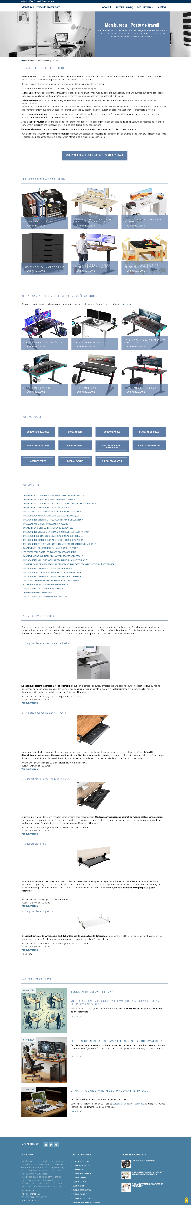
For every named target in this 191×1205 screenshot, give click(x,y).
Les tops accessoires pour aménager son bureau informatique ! (116, 1041)
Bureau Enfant (75, 461)
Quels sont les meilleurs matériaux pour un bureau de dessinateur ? (56, 532)
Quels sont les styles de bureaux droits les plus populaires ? (53, 540)
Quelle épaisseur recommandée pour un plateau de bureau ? (52, 512)
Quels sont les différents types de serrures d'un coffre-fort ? (53, 576)
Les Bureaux (144, 7)
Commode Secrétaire (38, 445)
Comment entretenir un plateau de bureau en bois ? (47, 508)
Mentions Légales (29, 1191)
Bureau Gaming (75, 445)
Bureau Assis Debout (149, 445)
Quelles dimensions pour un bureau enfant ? (44, 589)
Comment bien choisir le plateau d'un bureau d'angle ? (48, 528)
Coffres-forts (38, 461)
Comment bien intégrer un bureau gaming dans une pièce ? (50, 548)
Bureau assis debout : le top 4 (92, 991)
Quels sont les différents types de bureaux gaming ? (48, 568)
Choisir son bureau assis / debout (39, 593)
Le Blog (161, 7)
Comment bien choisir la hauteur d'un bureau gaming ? (49, 500)
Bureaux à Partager (122, 1103)
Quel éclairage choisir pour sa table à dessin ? (45, 524)
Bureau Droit (75, 432)
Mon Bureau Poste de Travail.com (40, 7)
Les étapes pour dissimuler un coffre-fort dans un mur (49, 552)
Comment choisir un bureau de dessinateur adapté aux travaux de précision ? (60, 504)
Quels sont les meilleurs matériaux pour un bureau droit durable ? (55, 560)
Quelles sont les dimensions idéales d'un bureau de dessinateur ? (54, 536)
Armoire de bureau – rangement (112, 446)
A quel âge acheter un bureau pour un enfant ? (45, 584)
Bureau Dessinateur (112, 461)
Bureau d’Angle (112, 432)
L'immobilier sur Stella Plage (34, 1197)
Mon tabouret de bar (30, 1194)
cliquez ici (126, 304)
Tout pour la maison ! (30, 1200)
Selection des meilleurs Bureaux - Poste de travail (94, 155)
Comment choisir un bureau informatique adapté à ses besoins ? (54, 556)
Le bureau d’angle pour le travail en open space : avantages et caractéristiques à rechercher (68, 564)
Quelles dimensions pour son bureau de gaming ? (46, 597)
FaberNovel (139, 1103)
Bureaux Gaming (124, 7)
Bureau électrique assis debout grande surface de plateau (147, 1173)
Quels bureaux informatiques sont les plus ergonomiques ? (52, 516)
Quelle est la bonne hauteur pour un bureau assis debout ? (51, 580)
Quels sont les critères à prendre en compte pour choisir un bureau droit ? (59, 544)
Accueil (106, 7)
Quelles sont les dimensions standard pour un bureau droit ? (52, 572)
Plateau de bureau (149, 432)
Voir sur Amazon (36, 225)
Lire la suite (76, 1016)
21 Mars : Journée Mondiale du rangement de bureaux (109, 1090)
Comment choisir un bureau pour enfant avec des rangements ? (53, 496)
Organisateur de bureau (143, 1161)
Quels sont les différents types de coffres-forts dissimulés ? (53, 520)
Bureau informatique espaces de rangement (147, 1185)
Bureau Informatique (38, 432)
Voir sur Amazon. (29, 702)
